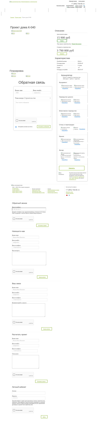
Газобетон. (64, 129)
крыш (73, 178)
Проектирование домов (53, 190)
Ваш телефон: (16, 207)
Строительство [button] (41, 10)
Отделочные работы (53, 192)
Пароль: (14, 396)
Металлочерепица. (66, 140)
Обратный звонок (73, 1)
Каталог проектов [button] (12, 10)
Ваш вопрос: (16, 250)
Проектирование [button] (28, 10)
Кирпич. (76, 129)
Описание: (15, 354)
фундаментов (75, 176)
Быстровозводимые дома (38, 192)
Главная (12, 17)
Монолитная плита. (79, 87)
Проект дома (18, 17)
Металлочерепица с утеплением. (79, 142)
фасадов (76, 178)
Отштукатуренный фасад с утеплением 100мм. (66, 157)
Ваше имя (18, 90)
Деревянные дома (36, 191)
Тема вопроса (20, 98)
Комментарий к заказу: (19, 303)
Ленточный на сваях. (67, 87)
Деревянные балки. (66, 101)
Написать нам (69, 192)
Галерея (81, 10)
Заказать (62, 53)
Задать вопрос (82, 1)
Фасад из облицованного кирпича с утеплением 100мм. (79, 156)
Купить (62, 40)
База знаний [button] (71, 10)
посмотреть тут (72, 179)
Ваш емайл (37, 90)
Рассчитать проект (60, 5)
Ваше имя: (15, 235)
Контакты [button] (6, 14)
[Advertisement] (49, 22)
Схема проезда (69, 193)
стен (70, 178)
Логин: (14, 391)
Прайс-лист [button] (90, 10)
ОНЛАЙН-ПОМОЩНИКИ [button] (57, 10)
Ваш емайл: (15, 240)
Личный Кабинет (70, 5)
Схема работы (16, 189)
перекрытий (81, 176)
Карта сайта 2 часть (17, 192)
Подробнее (65, 88)
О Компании (15, 188)
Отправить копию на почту (25, 126)
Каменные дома (36, 190)
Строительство (51, 191)
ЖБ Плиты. (77, 101)
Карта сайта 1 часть (17, 191)
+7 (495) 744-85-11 (78, 4)
